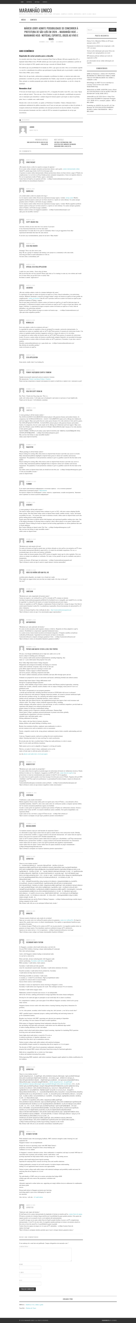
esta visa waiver (32, 246)
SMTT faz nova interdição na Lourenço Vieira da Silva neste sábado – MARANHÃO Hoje (100, 84)
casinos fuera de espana (75, 1214)
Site (20, 1280)
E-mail (21, 1272)
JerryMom (29, 795)
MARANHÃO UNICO (35, 10)
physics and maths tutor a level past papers (42, 649)
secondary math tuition (34, 942)
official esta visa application (36, 267)
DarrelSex (29, 191)
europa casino (69, 198)
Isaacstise (29, 447)
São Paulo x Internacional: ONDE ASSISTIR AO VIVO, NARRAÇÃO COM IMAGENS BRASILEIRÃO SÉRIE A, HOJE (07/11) (65, 144)
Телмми (29, 484)
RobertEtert (30, 764)
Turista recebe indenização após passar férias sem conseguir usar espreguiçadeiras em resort (100, 52)
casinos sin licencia (34, 298)
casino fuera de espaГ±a (66, 773)
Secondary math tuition (37, 961)
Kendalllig (30, 322)
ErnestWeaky (30, 162)
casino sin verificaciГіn (66, 920)
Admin (52, 42)
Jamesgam (29, 541)
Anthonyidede (31, 622)
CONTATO (45, 2)
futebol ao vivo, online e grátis (34, 1305)
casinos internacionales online (71, 169)
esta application (32, 357)
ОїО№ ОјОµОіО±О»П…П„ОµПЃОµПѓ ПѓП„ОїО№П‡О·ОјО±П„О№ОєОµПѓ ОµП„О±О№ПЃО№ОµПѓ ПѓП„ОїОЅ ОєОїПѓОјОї (45, 1083)
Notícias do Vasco (31, 1308)
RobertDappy (90, 83)
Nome (21, 1264)
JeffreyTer (29, 859)
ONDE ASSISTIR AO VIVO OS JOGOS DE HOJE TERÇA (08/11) (37, 143)
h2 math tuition (31, 1134)
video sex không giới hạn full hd (37, 572)
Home (22, 2)
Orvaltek (29, 913)
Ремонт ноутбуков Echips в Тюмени (38, 372)
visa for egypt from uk (34, 391)
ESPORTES (29, 2)
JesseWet (29, 504)
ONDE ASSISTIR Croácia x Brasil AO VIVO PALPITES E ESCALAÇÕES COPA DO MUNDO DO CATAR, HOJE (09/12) (101, 91)
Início (23, 19)
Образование (43, 490)
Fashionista (105, 1320)
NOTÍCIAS (37, 2)
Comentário (24, 1246)
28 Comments (59, 42)
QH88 (88, 74)
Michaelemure (31, 826)
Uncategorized (25, 120)
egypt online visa (32, 222)
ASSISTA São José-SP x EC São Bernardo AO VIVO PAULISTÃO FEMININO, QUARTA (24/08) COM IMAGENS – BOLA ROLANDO (100, 108)
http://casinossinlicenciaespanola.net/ (61, 610)
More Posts (34, 130)
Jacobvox (29, 287)
